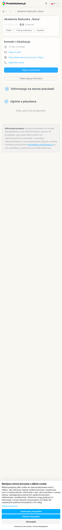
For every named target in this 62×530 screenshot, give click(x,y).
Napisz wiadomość (31, 70)
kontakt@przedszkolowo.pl (40, 144)
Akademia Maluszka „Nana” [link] (30, 11)
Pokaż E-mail (15, 52)
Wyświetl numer (16, 62)
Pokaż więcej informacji (31, 78)
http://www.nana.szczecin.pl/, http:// (26, 57)
